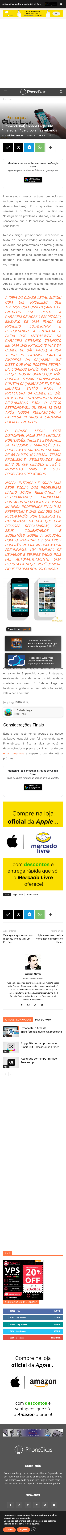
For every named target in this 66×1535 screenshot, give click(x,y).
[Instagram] (29, 1005)
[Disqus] (33, 1124)
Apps (11, 99)
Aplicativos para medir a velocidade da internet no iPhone (49, 939)
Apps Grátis (18, 894)
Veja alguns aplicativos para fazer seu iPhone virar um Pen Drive (18, 939)
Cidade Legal (25, 710)
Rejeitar (23, 1529)
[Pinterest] (36, 1505)
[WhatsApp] (40, 147)
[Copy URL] (8, 147)
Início (4, 99)
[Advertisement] (33, 53)
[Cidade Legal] (8, 712)
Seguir (57, 1317)
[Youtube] (43, 1005)
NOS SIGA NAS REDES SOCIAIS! (21, 1302)
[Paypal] (28, 1505)
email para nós (13, 753)
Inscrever (56, 1338)
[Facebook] (23, 1005)
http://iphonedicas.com (33, 978)
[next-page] (10, 1074)
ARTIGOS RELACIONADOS (18, 1019)
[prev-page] (5, 1074)
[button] (5, 92)
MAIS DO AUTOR (43, 1019)
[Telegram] (29, 147)
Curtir (57, 1311)
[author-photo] (33, 969)
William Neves (15, 135)
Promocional (32, 894)
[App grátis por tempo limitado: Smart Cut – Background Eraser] (11, 1047)
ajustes (35, 1523)
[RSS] (45, 1505)
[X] (18, 147)
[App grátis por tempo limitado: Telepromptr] (11, 1062)
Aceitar (9, 1529)
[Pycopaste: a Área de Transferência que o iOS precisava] (11, 1031)
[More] (50, 147)
